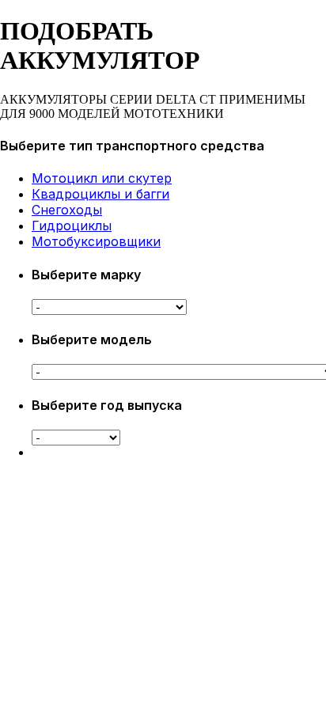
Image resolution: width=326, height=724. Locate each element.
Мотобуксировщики (96, 241)
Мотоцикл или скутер (102, 178)
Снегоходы (67, 210)
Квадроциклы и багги (100, 194)
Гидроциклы (72, 225)
